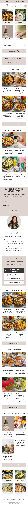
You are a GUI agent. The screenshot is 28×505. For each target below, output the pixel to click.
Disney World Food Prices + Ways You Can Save (8, 396)
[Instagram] (12, 503)
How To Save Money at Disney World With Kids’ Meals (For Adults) (20, 371)
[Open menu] (1, 5)
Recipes (8, 22)
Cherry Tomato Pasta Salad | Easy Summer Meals (8, 152)
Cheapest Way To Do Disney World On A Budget (20, 176)
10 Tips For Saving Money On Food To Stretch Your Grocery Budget (20, 443)
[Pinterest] (15, 503)
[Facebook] (9, 503)
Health (20, 39)
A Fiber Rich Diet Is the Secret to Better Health (7, 457)
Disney (20, 22)
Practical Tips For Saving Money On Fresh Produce (20, 434)
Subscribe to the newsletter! (14, 1)
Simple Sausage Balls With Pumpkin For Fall (7, 90)
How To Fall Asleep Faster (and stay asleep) (20, 152)
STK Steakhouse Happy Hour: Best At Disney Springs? (20, 91)
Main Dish (20, 480)
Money (7, 39)
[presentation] (8, 79)
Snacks (20, 493)
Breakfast (8, 480)
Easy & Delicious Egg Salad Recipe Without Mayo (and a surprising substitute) (8, 178)
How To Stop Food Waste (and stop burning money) (8, 434)
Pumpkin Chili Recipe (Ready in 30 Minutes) (7, 115)
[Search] (24, 45)
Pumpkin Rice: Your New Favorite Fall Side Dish (20, 335)
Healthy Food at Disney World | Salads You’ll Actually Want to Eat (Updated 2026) (20, 397)
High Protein (8, 493)
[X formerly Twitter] (18, 503)
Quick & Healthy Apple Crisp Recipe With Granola (20, 116)
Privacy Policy (20, 499)
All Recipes (12, 51)
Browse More (13, 124)
